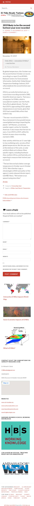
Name (5, 242)
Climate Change (23, 490)
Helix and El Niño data (11, 195)
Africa (3, 497)
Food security (14, 496)
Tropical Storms (16, 491)
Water (29, 496)
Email (5, 249)
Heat (20, 186)
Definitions (5, 491)
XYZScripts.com (26, 505)
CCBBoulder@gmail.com (8, 370)
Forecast (17, 497)
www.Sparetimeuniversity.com (9, 409)
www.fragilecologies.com (8, 412)
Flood (27, 488)
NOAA (10, 497)
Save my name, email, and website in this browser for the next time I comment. (15, 267)
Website (5, 256)
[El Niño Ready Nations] (17, 14)
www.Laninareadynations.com (9, 405)
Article (5, 182)
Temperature (26, 188)
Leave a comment (9, 32)
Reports (4, 490)
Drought (17, 486)
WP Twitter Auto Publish (10, 505)
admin (7, 30)
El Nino (13, 188)
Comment (6, 221)
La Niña (24, 497)
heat (16, 188)
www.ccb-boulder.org (7, 402)
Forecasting (8, 21)
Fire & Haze (12, 490)
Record (20, 188)
